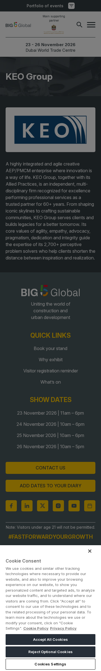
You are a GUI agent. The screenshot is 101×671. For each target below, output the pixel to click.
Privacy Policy (63, 628)
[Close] (89, 551)
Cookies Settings (50, 664)
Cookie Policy (36, 628)
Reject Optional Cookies (50, 651)
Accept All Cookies (50, 639)
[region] (50, 608)
